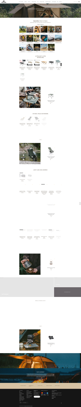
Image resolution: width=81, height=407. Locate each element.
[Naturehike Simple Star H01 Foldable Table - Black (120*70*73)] (51, 63)
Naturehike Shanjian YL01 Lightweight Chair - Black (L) (30, 124)
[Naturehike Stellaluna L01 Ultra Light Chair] (22, 131)
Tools (57, 1)
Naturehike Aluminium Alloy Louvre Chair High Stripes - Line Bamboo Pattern (44, 135)
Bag (37, 1)
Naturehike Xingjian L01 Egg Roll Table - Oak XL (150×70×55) (44, 68)
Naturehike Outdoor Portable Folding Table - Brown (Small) (37, 79)
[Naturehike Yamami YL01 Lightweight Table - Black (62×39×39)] (22, 63)
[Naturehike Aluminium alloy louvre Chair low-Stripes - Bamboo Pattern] (36, 131)
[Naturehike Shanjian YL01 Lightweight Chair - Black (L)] (30, 119)
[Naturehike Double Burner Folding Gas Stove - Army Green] (29, 306)
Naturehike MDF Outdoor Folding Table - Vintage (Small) (51, 79)
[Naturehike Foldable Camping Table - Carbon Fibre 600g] (51, 131)
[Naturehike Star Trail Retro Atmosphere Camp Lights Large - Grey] (51, 232)
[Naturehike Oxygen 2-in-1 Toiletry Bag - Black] (58, 175)
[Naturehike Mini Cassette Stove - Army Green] (44, 306)
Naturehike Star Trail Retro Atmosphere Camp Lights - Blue (58, 248)
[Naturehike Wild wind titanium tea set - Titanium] (36, 317)
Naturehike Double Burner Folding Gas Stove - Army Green (29, 310)
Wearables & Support (48, 1)
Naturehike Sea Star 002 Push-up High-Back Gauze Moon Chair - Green (44, 124)
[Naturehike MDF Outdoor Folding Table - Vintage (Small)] (51, 74)
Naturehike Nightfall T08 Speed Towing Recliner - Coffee (29, 135)
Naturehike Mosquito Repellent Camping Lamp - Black (58, 237)
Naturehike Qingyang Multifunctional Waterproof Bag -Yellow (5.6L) (58, 192)
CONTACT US (28, 397)
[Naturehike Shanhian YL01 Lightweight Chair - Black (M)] (37, 119)
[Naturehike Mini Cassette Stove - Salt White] (51, 306)
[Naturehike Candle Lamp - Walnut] (44, 232)
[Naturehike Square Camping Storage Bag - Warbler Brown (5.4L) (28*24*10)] (51, 187)
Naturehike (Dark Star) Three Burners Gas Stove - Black (58, 310)
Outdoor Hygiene (54, 1)
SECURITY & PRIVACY (29, 396)
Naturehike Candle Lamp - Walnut (51, 267)
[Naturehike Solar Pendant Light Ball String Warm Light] (36, 244)
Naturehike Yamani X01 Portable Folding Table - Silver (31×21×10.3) (58, 79)
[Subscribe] (39, 397)
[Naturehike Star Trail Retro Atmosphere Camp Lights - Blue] (58, 244)
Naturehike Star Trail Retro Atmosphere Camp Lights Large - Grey (51, 237)
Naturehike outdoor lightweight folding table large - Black (44, 79)
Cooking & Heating (34, 1)
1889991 (53, 398)
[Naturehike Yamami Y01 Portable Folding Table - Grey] (58, 63)
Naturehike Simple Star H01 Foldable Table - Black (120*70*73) (51, 68)
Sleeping (26, 1)
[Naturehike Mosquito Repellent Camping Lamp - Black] (59, 232)
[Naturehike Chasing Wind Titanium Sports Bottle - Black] (51, 317)
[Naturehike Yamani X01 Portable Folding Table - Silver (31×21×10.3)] (58, 74)
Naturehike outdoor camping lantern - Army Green (51, 248)
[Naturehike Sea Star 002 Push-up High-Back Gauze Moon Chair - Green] (44, 119)
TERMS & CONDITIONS (29, 395)
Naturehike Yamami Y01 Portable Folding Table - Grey (58, 68)
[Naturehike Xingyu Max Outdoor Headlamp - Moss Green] (37, 232)
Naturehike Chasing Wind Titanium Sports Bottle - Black (51, 321)
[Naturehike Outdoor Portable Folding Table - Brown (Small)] (36, 74)
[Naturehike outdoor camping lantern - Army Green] (51, 244)
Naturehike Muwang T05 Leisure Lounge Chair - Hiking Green (51, 124)
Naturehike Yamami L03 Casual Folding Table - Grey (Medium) (22, 79)
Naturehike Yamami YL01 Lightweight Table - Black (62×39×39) (22, 68)
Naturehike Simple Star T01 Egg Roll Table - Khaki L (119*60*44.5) (37, 68)
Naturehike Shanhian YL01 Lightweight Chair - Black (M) (37, 124)
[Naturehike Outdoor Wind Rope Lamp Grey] (29, 244)
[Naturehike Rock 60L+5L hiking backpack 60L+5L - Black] (51, 208)
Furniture (29, 1)
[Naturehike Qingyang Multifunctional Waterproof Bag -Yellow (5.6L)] (58, 187)
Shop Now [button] (40, 379)
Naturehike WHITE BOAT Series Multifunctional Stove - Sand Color (36, 310)
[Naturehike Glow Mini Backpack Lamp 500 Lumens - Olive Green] (30, 232)
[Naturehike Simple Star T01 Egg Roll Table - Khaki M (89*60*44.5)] (30, 63)
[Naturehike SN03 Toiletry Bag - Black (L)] (51, 175)
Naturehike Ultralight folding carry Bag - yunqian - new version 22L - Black (44, 180)
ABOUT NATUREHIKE (29, 391)
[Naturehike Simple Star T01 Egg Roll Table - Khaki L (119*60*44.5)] (37, 63)
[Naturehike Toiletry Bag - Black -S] (22, 175)
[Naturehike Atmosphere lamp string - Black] (22, 244)
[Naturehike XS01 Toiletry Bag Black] (30, 187)
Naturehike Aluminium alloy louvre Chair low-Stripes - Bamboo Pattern (36, 135)
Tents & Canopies (21, 1)
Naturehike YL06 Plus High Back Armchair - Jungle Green (58, 135)
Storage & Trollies (42, 1)
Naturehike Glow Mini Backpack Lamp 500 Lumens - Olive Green (29, 237)
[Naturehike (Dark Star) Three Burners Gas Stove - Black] (58, 306)
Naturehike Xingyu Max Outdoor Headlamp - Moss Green (37, 237)
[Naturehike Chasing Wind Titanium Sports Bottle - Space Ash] (58, 317)
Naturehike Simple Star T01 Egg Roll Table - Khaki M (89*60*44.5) (30, 68)
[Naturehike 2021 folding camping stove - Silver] (22, 317)
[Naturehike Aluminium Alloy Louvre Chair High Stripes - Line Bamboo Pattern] (44, 131)
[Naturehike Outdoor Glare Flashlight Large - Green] (22, 232)
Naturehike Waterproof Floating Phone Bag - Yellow (36, 192)
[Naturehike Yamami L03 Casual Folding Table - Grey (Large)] (29, 74)
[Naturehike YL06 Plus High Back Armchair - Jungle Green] (58, 131)
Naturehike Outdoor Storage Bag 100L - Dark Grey (36, 180)
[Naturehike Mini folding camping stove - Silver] (29, 317)
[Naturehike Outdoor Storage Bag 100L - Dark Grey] (37, 175)
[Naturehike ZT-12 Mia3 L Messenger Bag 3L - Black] (22, 187)
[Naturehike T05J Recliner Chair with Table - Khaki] (22, 119)
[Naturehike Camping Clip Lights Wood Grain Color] (44, 244)
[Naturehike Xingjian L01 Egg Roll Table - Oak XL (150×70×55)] (44, 63)
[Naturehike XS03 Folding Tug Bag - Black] (30, 175)
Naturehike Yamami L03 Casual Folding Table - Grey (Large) (29, 79)
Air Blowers (60, 1)
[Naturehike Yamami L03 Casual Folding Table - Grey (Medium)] (22, 74)
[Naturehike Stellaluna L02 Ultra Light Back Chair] (58, 119)
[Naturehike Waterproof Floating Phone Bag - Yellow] (37, 187)
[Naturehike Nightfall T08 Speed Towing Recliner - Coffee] (29, 131)
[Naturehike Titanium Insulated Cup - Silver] (44, 317)
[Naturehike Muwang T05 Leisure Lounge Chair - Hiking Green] (51, 119)
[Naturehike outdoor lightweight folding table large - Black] (44, 74)
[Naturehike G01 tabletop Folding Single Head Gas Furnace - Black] (22, 306)
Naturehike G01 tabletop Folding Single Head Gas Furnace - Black (22, 310)
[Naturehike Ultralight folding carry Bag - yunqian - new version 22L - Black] (44, 175)
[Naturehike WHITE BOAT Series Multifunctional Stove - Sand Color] (36, 306)
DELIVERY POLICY (29, 392)
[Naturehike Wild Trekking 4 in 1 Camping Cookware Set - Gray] (51, 337)
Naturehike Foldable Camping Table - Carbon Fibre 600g (51, 135)
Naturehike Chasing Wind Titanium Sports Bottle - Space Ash (58, 321)
